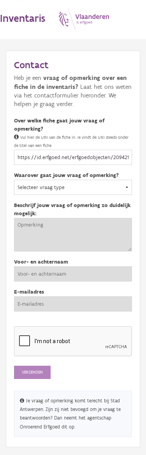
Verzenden (32, 372)
